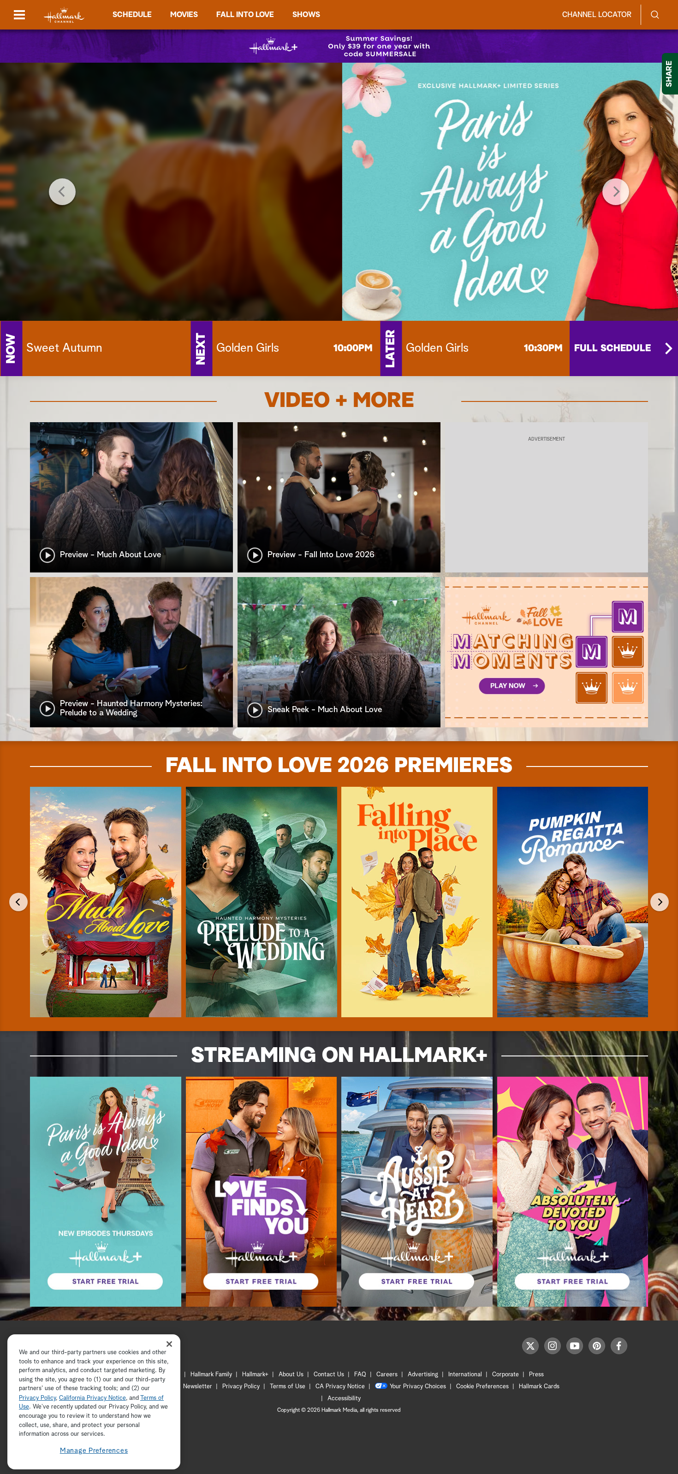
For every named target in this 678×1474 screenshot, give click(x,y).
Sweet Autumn (64, 348)
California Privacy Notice (92, 1398)
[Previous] (62, 191)
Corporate (505, 1375)
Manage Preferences (94, 1450)
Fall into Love (245, 14)
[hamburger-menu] (19, 14)
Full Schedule (612, 348)
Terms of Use (287, 1387)
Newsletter (197, 1387)
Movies (184, 14)
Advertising (423, 1375)
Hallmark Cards (539, 1387)
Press (536, 1375)
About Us (291, 1375)
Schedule (132, 14)
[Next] (615, 191)
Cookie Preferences (482, 1387)
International (465, 1375)
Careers (387, 1375)
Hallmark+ (255, 1375)
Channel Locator (596, 14)
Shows (306, 14)
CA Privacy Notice (340, 1387)
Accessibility (344, 1399)
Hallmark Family (211, 1375)
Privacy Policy (241, 1387)
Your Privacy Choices (418, 1387)
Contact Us (329, 1375)
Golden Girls (247, 348)
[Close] (169, 1344)
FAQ (360, 1375)
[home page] (64, 15)
